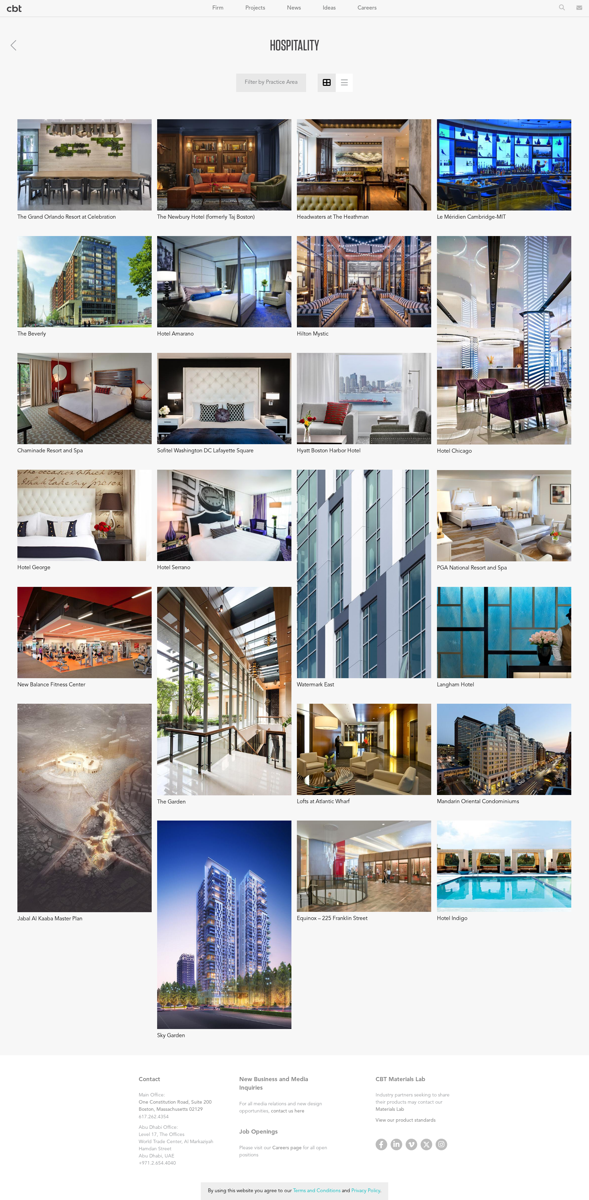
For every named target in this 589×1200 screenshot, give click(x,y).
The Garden (171, 802)
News (294, 8)
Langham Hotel (455, 685)
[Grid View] (327, 83)
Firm (218, 8)
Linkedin (396, 1144)
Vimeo (411, 1144)
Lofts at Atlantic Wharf (323, 802)
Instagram (441, 1144)
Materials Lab (390, 1109)
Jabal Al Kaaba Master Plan (49, 919)
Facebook (381, 1144)
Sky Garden (171, 1036)
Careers (367, 8)
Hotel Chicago (454, 451)
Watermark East (315, 685)
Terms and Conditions (317, 1191)
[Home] (14, 9)
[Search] (562, 8)
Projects (255, 8)
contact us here (287, 1111)
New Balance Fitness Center (51, 685)
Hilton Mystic (313, 334)
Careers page (287, 1148)
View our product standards (406, 1120)
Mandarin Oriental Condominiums (478, 802)
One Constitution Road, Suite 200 (175, 1102)
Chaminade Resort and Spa (50, 451)
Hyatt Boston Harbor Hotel (329, 451)
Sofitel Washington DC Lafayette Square (205, 451)
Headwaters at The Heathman (333, 217)
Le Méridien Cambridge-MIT (471, 217)
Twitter (426, 1144)
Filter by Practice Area (271, 82)
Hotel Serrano (173, 568)
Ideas (329, 8)
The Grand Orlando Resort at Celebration (66, 217)
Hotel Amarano (175, 334)
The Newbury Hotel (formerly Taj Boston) (206, 217)
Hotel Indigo (452, 918)
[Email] (579, 8)
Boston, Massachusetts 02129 (171, 1109)
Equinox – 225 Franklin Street (332, 918)
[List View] (344, 83)
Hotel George (33, 568)
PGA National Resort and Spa (472, 568)
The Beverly (31, 334)
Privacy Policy (365, 1191)
